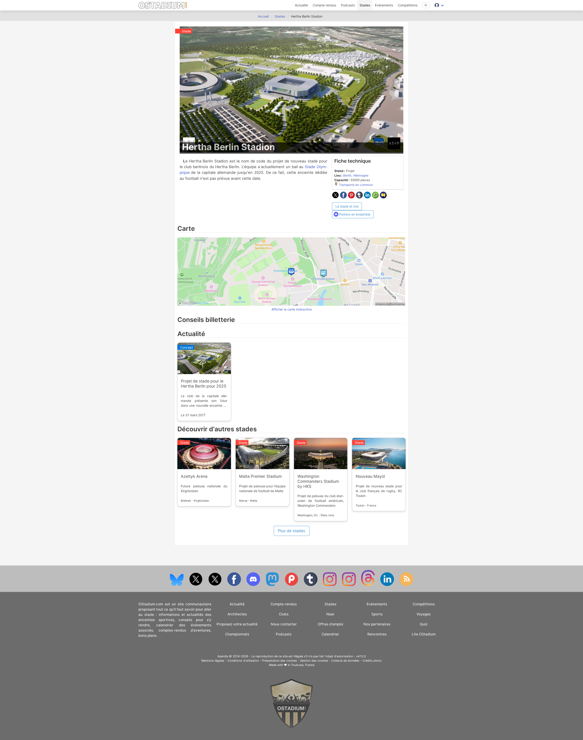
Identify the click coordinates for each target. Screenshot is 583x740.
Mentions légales (212, 660)
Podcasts (348, 5)
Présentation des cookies (279, 660)
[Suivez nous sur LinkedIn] (387, 585)
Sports (377, 614)
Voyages (424, 614)
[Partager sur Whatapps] (376, 197)
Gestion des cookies (314, 660)
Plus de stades (291, 530)
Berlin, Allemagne (355, 175)
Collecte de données (345, 660)
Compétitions (407, 5)
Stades (365, 5)
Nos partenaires (376, 624)
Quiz (423, 624)
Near (330, 614)
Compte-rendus (324, 5)
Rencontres (376, 634)
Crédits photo (372, 660)
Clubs (284, 614)
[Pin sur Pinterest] (352, 197)
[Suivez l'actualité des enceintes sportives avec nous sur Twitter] (215, 585)
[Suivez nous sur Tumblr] (311, 585)
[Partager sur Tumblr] (360, 197)
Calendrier (330, 634)
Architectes (237, 614)
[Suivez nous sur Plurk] (292, 585)
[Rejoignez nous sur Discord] (253, 585)
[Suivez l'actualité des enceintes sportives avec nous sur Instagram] (349, 585)
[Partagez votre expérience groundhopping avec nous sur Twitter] (196, 585)
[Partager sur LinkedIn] (368, 197)
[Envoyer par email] (383, 197)
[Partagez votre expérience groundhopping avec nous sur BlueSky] (177, 585)
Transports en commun (355, 185)
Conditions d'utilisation (243, 660)
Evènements (384, 5)
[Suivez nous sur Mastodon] (273, 585)
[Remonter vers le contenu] (291, 727)
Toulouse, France (302, 665)
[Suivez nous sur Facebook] (234, 585)
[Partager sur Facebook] (344, 197)
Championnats (237, 634)
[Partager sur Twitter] (336, 197)
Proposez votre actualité (237, 624)
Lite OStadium (424, 634)
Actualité (301, 5)
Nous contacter (284, 624)
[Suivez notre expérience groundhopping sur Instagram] (330, 585)
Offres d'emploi (330, 624)
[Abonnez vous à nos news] (406, 585)
